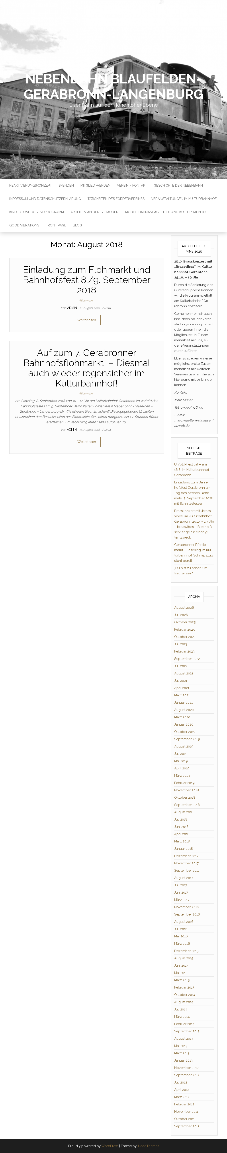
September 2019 (187, 739)
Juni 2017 (181, 892)
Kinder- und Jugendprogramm (36, 212)
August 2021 (183, 673)
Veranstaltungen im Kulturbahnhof (184, 199)
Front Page (56, 225)
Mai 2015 (180, 973)
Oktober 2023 (185, 637)
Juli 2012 (180, 1082)
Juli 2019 (181, 754)
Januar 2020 (183, 724)
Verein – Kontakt (132, 185)
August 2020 (184, 710)
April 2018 (181, 834)
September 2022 (187, 659)
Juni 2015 (181, 966)
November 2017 (186, 863)
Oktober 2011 (184, 1119)
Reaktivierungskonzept (30, 185)
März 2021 (182, 695)
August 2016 (184, 922)
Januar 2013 (183, 1060)
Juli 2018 (180, 819)
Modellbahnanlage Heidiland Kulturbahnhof (166, 212)
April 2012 (181, 1090)
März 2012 (182, 1097)
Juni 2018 (181, 827)
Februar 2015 (184, 987)
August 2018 (183, 812)
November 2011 (186, 1112)
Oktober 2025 (185, 622)
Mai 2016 (181, 936)
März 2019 (182, 776)
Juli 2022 (181, 666)
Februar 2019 (184, 783)
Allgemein (85, 300)
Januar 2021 (183, 703)
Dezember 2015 (186, 951)
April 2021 (181, 688)
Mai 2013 (180, 1046)
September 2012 (187, 1075)
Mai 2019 (181, 761)
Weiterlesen (86, 320)
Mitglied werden (95, 185)
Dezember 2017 (186, 856)
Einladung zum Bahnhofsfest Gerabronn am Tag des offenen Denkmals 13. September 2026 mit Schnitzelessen (193, 493)
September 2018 (187, 805)
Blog (77, 225)
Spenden (66, 185)
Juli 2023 (181, 644)
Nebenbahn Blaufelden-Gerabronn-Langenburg (113, 86)
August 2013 (183, 1039)
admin (72, 308)
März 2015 (182, 980)
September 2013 (187, 1031)
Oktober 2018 (184, 798)
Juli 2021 (180, 681)
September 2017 (187, 871)
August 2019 (184, 746)
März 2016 (182, 944)
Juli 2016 (181, 929)
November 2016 (186, 907)
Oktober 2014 (184, 995)
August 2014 (183, 1002)
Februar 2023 (184, 651)
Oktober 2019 (185, 732)
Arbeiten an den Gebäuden (94, 212)
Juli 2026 (181, 615)
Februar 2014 (184, 1024)
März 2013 (182, 1053)
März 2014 (182, 1017)
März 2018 (182, 841)
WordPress (109, 1146)
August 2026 (184, 608)
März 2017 (182, 900)
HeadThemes (148, 1146)
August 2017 (183, 878)
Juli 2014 (180, 1009)
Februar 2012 (184, 1104)
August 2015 (183, 958)
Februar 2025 (184, 630)
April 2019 (182, 768)
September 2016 (187, 914)
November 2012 (186, 1068)
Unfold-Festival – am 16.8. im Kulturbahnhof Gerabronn (191, 469)
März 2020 (182, 717)
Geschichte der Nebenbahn (178, 185)
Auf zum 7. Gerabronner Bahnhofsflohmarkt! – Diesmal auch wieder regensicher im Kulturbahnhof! (86, 368)
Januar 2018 (183, 849)
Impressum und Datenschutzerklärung (45, 199)
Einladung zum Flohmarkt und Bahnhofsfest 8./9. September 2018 (87, 279)
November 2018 (186, 790)
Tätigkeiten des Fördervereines (116, 199)
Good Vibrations (24, 225)
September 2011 (186, 1126)
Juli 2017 (180, 885)
